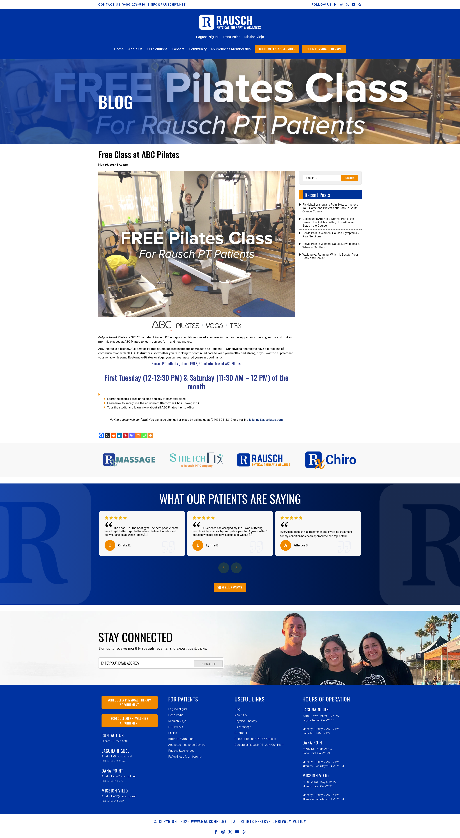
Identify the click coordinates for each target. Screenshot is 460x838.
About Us (135, 49)
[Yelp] (244, 831)
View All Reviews (230, 587)
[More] (150, 435)
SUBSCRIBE (208, 664)
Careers (178, 49)
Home (119, 49)
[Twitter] (230, 831)
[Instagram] (223, 831)
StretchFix (241, 733)
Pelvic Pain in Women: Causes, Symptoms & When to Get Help (331, 245)
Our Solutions (157, 49)
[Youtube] (237, 831)
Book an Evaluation (181, 739)
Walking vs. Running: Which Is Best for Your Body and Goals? (330, 256)
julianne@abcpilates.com (266, 419)
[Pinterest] (125, 435)
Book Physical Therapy (324, 49)
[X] (107, 435)
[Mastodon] (132, 435)
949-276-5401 (119, 741)
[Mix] (138, 435)
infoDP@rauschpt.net (122, 776)
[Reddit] (113, 435)
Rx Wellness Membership (231, 49)
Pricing (172, 733)
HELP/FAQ (175, 727)
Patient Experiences (181, 750)
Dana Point (231, 37)
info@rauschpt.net (168, 4)
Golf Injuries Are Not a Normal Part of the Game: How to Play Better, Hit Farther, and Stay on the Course (329, 222)
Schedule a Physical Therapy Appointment (129, 702)
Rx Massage (242, 727)
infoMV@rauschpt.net (122, 796)
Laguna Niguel (207, 37)
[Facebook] (101, 435)
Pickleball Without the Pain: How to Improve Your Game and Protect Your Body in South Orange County (330, 208)
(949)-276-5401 (135, 4)
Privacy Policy (290, 821)
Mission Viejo (254, 37)
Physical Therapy (245, 721)
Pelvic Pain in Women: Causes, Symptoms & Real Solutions (331, 234)
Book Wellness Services (277, 49)
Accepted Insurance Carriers (187, 744)
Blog (237, 709)
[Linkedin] (119, 435)
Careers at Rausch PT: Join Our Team (259, 744)
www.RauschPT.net (210, 821)
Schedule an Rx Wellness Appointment (129, 720)
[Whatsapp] (144, 435)
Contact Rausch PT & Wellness (255, 739)
